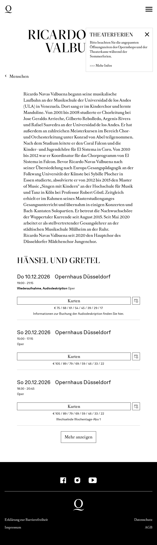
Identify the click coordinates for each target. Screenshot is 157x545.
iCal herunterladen (136, 301)
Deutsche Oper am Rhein (8, 9)
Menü (149, 9)
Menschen (19, 76)
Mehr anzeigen (79, 437)
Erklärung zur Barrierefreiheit (26, 519)
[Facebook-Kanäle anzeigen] (63, 480)
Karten (74, 301)
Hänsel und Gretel (58, 260)
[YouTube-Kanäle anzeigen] (93, 480)
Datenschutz (143, 519)
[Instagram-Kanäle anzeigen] (77, 480)
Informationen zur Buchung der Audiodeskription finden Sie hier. (78, 314)
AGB (148, 527)
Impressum (13, 527)
